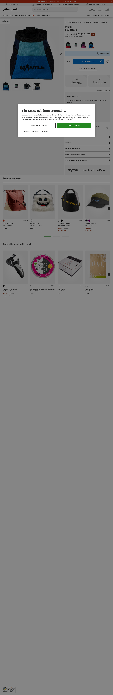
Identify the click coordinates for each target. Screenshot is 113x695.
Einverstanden (74, 125)
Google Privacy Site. (66, 119)
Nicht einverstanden (39, 125)
